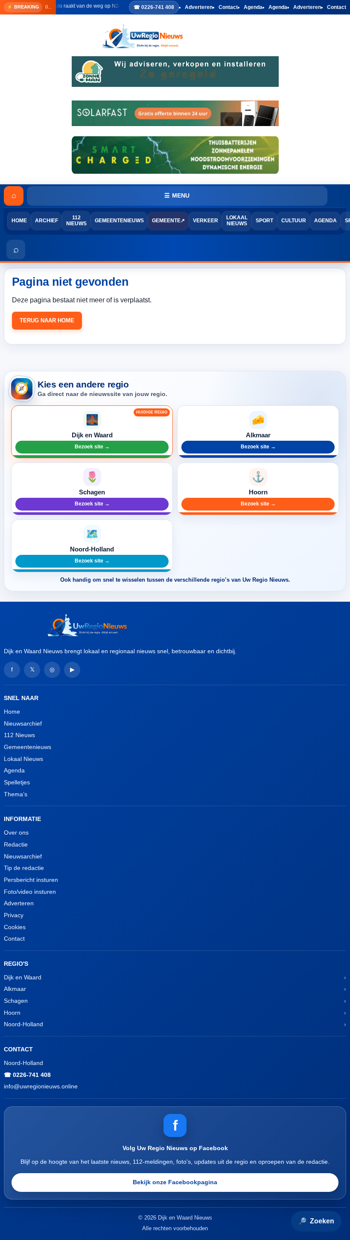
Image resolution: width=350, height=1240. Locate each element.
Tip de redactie (24, 867)
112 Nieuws (76, 221)
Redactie (16, 844)
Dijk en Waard (22, 977)
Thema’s (15, 794)
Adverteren (199, 7)
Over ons (16, 832)
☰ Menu (177, 195)
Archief (46, 221)
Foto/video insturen (30, 891)
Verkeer (205, 221)
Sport (264, 221)
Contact (228, 7)
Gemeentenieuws (119, 221)
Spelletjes (17, 782)
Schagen (16, 1000)
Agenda (253, 7)
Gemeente (166, 221)
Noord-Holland (23, 1024)
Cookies (15, 927)
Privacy (13, 915)
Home (19, 221)
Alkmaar (15, 988)
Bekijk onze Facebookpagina (175, 1182)
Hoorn (12, 1012)
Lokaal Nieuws (237, 221)
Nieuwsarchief (23, 723)
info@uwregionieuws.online (41, 1086)
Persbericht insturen (31, 879)
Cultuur (293, 221)
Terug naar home (47, 320)
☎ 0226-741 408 (154, 7)
